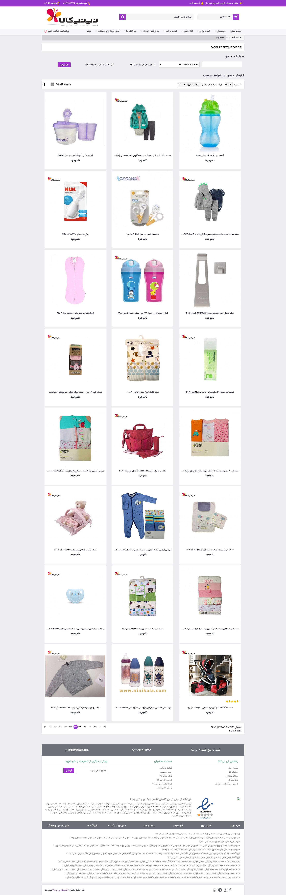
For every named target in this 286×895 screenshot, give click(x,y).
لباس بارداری (186, 806)
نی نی (222, 833)
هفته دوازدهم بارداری (148, 865)
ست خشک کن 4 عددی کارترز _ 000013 (143, 392)
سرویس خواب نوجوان (170, 845)
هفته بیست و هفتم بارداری (204, 873)
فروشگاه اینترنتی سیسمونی (219, 853)
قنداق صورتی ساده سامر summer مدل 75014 (75, 313)
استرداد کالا (233, 772)
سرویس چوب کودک (123, 845)
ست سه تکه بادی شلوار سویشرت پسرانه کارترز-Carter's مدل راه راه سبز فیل (142, 155)
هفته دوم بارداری (131, 861)
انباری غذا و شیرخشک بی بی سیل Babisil (75, 155)
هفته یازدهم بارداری (166, 865)
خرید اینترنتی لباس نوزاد (206, 857)
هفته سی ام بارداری (135, 873)
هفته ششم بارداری (66, 861)
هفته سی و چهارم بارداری (229, 877)
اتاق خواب (178, 825)
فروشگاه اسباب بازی (144, 853)
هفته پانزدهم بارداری (91, 865)
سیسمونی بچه (90, 837)
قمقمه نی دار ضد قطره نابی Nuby (210, 155)
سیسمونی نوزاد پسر (210, 837)
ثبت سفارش (233, 780)
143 (80, 726)
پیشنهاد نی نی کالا (232, 833)
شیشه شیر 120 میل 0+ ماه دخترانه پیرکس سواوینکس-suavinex (75, 392)
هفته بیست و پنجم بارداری (63, 869)
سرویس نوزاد (154, 845)
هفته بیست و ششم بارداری (228, 873)
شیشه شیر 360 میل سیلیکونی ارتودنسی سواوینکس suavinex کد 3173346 (142, 707)
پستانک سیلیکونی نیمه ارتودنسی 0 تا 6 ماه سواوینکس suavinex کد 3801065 (74, 628)
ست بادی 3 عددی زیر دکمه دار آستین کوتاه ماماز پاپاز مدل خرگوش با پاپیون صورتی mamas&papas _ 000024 (209, 470)
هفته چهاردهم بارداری (109, 865)
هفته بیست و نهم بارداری (156, 873)
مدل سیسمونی (103, 837)
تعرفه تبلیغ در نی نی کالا (162, 784)
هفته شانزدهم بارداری (72, 865)
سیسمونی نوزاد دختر (193, 837)
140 (95, 726)
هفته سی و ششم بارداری (185, 877)
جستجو (220, 37)
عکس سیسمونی (117, 837)
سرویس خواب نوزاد (137, 806)
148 (55, 726)
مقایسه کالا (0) (63, 84)
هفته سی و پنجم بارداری (207, 877)
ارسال (69, 770)
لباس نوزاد (82, 806)
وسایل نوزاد (209, 833)
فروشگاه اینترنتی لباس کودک (79, 853)
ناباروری (76, 877)
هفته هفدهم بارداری (231, 869)
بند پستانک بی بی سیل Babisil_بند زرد (142, 234)
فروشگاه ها (92, 825)
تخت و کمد (148, 825)
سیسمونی (50, 803)
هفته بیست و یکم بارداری (156, 869)
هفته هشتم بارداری (214, 865)
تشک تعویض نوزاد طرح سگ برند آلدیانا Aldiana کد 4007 (210, 549)
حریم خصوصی (166, 772)
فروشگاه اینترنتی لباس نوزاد (228, 857)
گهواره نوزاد (189, 849)
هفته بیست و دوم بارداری (133, 869)
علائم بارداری (210, 861)
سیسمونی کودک (76, 837)
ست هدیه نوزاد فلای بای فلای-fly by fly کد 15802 (75, 549)
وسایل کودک (168, 833)
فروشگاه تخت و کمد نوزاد (163, 853)
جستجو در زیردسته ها (141, 65)
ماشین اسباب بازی (222, 841)
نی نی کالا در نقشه (164, 787)
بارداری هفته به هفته (225, 861)
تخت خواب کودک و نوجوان (87, 845)
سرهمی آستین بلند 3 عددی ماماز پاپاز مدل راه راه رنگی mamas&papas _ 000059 (142, 549)
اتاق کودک (104, 806)
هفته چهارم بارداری (100, 861)
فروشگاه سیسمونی (199, 853)
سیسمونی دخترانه (176, 837)
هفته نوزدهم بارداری (194, 869)
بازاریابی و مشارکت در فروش (226, 784)
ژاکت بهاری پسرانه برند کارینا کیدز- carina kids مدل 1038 (75, 707)
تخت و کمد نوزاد (154, 806)
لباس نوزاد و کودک (117, 825)
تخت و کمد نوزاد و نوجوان (172, 849)
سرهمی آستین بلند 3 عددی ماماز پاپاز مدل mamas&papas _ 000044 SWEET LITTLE (74, 470)
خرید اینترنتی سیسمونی (102, 853)
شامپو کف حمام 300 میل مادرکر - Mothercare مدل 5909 (210, 392)
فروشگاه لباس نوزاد (183, 853)
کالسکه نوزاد (189, 833)
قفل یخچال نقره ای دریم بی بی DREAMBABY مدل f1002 (210, 313)
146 (65, 726)
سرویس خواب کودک (119, 806)
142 (84, 726)
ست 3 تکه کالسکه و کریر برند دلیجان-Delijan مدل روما (210, 707)
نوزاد (217, 833)
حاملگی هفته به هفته (164, 861)
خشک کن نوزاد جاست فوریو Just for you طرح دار (143, 628)
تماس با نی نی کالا (164, 780)
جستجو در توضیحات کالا (97, 65)
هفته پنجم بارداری (83, 861)
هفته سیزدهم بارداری (129, 865)
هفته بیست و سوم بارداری (110, 869)
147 (60, 726)
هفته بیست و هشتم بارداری (179, 873)
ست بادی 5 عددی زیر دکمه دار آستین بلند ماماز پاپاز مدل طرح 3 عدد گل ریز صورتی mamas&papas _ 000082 (209, 628)
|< (105, 726)
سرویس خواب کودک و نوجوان (227, 845)
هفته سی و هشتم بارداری (141, 877)
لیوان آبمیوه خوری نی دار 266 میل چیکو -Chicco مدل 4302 (143, 313)
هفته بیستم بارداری (176, 869)
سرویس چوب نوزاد (140, 845)
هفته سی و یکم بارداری (117, 873)
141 (90, 726)
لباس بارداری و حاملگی (58, 825)
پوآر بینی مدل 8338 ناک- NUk (75, 234)
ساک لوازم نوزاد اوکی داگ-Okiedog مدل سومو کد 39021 (142, 470)
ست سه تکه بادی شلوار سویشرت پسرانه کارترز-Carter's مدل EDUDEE (209, 234)
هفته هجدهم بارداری (212, 869)
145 (70, 726)
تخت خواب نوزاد (107, 845)
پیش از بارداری (86, 877)
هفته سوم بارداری (115, 861)
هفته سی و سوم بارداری (75, 873)
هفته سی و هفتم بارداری (163, 877)
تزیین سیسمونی (131, 837)
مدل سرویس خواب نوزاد (65, 845)
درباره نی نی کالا (166, 776)
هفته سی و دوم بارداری (96, 873)
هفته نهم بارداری (198, 865)
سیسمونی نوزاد (225, 837)
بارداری (237, 861)
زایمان (69, 877)
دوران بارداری (198, 861)
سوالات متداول (232, 776)
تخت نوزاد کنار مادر (202, 849)
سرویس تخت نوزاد (219, 849)
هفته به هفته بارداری (182, 861)
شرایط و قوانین (166, 768)
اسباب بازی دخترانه (206, 841)
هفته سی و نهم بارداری (119, 877)
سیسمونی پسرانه (161, 837)
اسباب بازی (174, 806)
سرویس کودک (234, 849)
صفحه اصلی (235, 37)
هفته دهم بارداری (183, 865)
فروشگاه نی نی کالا (59, 890)
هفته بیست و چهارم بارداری (87, 869)
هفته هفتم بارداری (232, 865)
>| (45, 726)
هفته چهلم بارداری (101, 877)
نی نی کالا (159, 833)
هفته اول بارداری (146, 861)
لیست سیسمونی (146, 837)
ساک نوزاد (199, 833)
